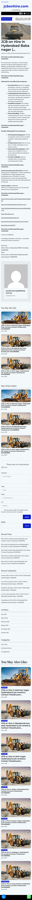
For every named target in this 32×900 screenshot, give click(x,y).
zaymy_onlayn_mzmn (7, 575)
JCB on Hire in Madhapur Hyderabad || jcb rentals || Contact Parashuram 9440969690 (15, 854)
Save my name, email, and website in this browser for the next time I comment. (14, 511)
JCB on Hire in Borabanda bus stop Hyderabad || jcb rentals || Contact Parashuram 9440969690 (13, 349)
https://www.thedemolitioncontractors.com (13, 204)
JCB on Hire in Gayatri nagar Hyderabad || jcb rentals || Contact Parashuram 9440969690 (15, 822)
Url (2, 502)
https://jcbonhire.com (7, 214)
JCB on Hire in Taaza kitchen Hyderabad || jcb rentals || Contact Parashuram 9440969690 (15, 885)
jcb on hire (4, 644)
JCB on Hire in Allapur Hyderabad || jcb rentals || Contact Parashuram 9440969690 (15, 791)
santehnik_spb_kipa (7, 588)
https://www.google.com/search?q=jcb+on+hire (14, 221)
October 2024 (5, 632)
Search (3, 522)
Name (3, 486)
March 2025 (4, 618)
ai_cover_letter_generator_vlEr (10, 594)
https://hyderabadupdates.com (10, 218)
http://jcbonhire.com (10, 295)
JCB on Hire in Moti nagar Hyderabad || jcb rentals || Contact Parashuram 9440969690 (22, 20)
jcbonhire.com (16, 6)
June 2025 (4, 614)
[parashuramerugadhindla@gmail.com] (16, 276)
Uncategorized (5, 652)
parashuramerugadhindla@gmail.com (20, 53)
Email (3, 494)
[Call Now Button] (4, 896)
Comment (4, 473)
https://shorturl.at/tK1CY (8, 225)
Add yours (4, 467)
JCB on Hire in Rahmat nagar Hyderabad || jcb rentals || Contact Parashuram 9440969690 (15, 327)
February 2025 (5, 621)
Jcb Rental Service (6, 648)
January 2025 (4, 625)
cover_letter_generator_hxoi (9, 581)
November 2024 (5, 629)
